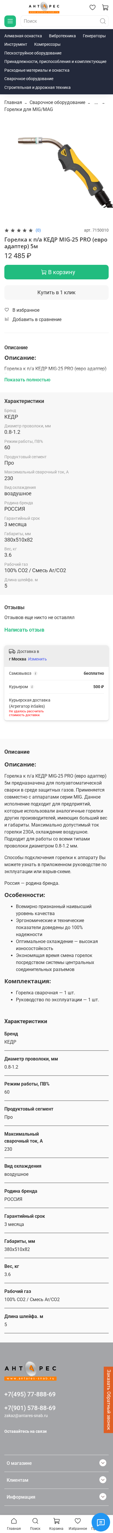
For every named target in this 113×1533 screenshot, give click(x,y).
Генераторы (94, 36)
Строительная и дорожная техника (37, 87)
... (96, 102)
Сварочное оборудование (28, 78)
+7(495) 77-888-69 (30, 1394)
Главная (13, 102)
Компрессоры (47, 44)
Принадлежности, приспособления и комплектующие (55, 61)
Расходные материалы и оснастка (37, 70)
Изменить (37, 659)
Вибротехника (62, 36)
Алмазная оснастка (23, 36)
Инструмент (15, 44)
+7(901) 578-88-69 (30, 1408)
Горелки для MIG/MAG (28, 109)
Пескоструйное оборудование (32, 53)
